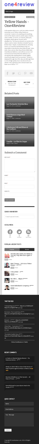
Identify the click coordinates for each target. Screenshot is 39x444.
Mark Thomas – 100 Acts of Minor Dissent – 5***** (21, 264)
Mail (6, 183)
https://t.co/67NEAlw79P (11, 322)
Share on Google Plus (19, 73)
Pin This (25, 73)
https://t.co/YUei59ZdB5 (11, 336)
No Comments (30, 17)
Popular (12, 249)
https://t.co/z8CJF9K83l (22, 320)
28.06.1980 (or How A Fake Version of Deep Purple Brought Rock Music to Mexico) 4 (19, 367)
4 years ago (20, 307)
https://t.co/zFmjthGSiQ (10, 314)
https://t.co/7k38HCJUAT (26, 306)
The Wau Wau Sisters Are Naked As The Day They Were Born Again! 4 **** (21, 255)
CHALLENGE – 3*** (16, 272)
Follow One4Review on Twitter (19, 342)
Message (7, 157)
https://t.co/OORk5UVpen (24, 328)
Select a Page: (9, 11)
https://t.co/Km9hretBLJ (10, 328)
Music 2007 (12, 17)
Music (6, 17)
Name (6, 175)
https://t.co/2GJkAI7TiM (10, 307)
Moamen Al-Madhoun (12, 377)
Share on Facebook (7, 73)
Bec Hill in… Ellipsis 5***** (19, 279)
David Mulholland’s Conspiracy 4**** (22, 285)
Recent (27, 249)
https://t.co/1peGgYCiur (24, 314)
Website (6, 191)
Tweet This (13, 73)
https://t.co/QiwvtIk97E (24, 336)
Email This (31, 73)
